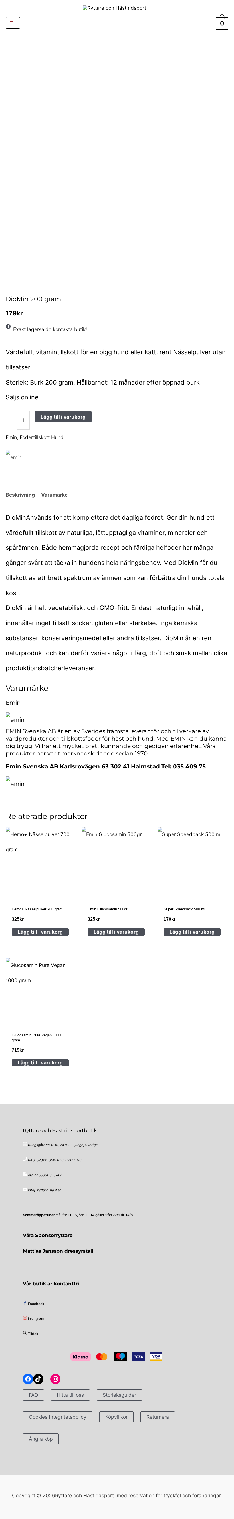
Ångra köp (41, 1439)
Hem (8, 285)
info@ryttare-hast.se (44, 1190)
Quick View (41, 889)
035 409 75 (189, 766)
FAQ (33, 1395)
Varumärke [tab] (54, 495)
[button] (117, 23)
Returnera (157, 1417)
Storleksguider (119, 1395)
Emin (25, 285)
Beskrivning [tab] (20, 495)
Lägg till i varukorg (63, 417)
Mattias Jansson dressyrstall (58, 1251)
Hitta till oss (70, 1395)
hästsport (16, 285)
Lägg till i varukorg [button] (40, 932)
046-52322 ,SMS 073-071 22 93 (55, 1160)
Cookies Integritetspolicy (57, 1417)
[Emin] (13, 457)
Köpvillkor (116, 1417)
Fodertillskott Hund (42, 437)
